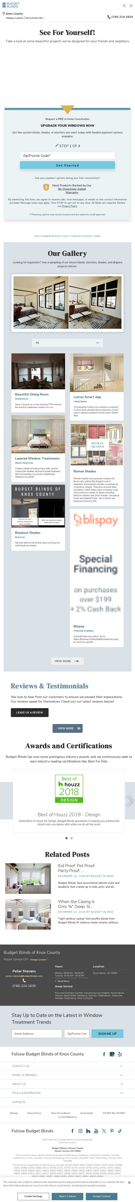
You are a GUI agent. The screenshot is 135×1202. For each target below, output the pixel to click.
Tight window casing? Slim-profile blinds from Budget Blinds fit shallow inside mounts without (89, 920)
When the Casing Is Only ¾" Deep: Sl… (76, 904)
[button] (14, 18)
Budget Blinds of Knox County (55, 236)
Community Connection (81, 236)
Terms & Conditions (60, 1113)
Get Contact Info (34, 18)
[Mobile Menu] (131, 6)
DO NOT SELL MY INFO (114, 1113)
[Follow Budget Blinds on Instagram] (80, 1131)
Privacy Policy (69, 206)
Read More (63, 981)
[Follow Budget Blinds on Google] (111, 1054)
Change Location (38, 959)
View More (63, 661)
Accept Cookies (101, 1196)
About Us (19, 1084)
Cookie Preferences (67, 1117)
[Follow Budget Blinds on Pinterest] (111, 1131)
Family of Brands (24, 1075)
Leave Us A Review (29, 712)
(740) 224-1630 (122, 17)
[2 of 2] (71, 838)
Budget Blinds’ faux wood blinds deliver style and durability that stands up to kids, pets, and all (88, 885)
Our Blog (18, 1102)
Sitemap (14, 1113)
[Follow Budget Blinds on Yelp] (119, 1054)
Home (36, 236)
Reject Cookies (67, 1196)
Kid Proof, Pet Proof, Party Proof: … (76, 868)
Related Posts (67, 854)
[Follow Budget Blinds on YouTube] (96, 1131)
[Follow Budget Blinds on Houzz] (88, 1131)
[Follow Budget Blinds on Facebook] (104, 1054)
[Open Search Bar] (124, 6)
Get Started (67, 165)
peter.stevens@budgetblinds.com (24, 976)
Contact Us (20, 1066)
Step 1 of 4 (69, 146)
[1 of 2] (66, 838)
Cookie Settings (33, 1196)
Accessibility (86, 1113)
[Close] (129, 1183)
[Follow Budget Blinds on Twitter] (104, 1131)
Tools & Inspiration (26, 1093)
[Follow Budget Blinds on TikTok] (119, 1131)
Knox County (14, 13)
